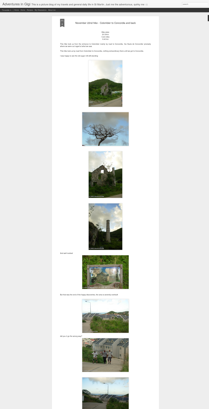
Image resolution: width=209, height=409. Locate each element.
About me (52, 10)
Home (16, 10)
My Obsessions (40, 10)
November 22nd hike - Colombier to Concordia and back (105, 23)
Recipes (30, 10)
